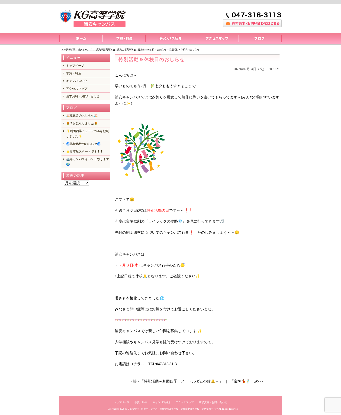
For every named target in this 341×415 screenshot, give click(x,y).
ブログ (260, 39)
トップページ (80, 39)
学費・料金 (73, 73)
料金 (123, 39)
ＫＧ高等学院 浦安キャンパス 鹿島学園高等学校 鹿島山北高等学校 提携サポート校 (171, 409)
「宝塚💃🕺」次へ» (247, 381)
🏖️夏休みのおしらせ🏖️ (82, 115)
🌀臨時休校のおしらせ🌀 (83, 144)
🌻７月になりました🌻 (82, 123)
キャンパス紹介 (170, 39)
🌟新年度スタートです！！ (84, 151)
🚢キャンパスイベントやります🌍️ (87, 161)
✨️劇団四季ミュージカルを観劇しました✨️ (87, 133)
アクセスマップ (216, 39)
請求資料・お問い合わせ (82, 96)
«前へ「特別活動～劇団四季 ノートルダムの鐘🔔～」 (177, 381)
